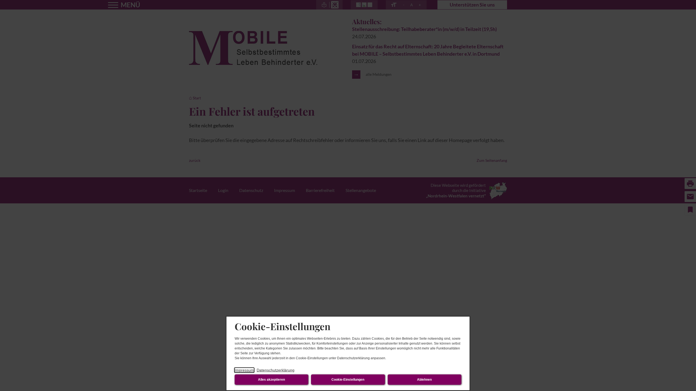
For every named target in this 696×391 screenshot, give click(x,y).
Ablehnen (424, 379)
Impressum (244, 370)
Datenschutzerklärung (275, 370)
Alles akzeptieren (271, 379)
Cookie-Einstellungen (347, 379)
